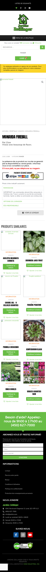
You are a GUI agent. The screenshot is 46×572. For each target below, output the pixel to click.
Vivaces (21, 131)
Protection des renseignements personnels (19, 493)
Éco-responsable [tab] (11, 206)
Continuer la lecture (11, 267)
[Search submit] (42, 47)
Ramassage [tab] (8, 188)
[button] (24, 38)
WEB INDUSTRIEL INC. (31, 564)
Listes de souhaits (23, 3)
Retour (7, 480)
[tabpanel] (23, 194)
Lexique (7, 471)
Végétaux (13, 131)
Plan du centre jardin (11, 475)
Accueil (5, 131)
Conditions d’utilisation (12, 484)
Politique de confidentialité (13, 489)
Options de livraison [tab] (12, 201)
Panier (23, 53)
